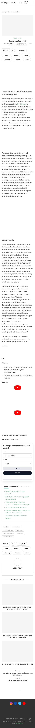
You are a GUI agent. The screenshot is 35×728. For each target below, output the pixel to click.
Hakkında (22, 719)
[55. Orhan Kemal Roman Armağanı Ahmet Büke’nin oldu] (17, 622)
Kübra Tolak (10, 43)
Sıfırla (17, 473)
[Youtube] (23, 703)
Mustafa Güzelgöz (8, 533)
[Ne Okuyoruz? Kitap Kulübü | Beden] (17, 651)
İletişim (15, 719)
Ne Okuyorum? (20, 723)
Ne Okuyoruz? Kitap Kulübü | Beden (17, 664)
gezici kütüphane (8, 530)
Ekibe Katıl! (8, 719)
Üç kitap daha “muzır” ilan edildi (16, 507)
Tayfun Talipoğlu (8, 536)
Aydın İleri (6, 527)
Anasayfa (4, 12)
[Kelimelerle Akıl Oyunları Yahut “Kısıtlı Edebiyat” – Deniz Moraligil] (17, 594)
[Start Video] (17, 397)
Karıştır (17, 468)
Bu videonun (21, 104)
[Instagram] (11, 703)
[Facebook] (15, 703)
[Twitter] (19, 703)
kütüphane (19, 530)
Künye (29, 719)
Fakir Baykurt (16, 527)
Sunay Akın (20, 533)
